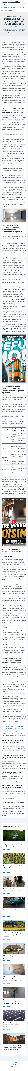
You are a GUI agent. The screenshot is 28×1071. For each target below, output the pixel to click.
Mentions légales (14, 1066)
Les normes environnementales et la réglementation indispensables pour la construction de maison (14, 845)
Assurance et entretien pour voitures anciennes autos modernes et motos (12, 912)
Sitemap (14, 1064)
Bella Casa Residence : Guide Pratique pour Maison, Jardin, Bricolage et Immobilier (12, 1047)
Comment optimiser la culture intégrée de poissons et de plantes (12, 868)
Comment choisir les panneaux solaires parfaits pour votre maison (13, 1024)
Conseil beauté (19, 7)
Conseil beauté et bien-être (11, 3)
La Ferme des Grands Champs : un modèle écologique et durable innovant (14, 935)
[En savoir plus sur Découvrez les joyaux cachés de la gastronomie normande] (14, 948)
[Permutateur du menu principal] (25, 3)
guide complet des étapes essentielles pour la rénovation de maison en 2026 (14, 726)
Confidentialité (14, 1063)
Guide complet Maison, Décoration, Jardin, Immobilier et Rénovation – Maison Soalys (13, 1002)
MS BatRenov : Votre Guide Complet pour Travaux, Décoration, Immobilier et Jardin (13, 979)
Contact (14, 1068)
